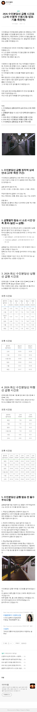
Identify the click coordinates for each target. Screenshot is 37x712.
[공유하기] (8, 643)
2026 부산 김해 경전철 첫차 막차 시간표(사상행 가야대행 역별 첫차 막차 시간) (12, 665)
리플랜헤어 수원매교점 (12, 615)
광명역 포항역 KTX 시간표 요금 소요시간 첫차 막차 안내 (12, 668)
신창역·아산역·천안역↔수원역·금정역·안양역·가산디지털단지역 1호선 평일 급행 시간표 (12, 656)
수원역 (6, 629)
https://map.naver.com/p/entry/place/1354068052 (16, 612)
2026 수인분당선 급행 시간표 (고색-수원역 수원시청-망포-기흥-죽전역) (18, 16)
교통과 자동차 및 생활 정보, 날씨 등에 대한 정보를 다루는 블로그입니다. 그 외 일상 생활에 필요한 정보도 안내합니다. (14, 689)
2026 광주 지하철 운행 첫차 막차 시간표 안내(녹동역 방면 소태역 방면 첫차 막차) (12, 662)
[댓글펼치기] (4, 677)
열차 (18, 11)
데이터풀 (5, 685)
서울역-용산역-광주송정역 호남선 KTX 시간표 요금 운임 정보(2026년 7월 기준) (12, 659)
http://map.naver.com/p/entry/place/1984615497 (16, 626)
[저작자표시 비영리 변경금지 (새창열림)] (23, 643)
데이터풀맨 (9, 2)
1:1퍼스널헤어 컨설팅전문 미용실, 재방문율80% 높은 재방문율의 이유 (12, 619)
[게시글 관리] (11, 643)
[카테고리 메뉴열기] (34, 3)
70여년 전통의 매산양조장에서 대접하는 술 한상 (17, 632)
